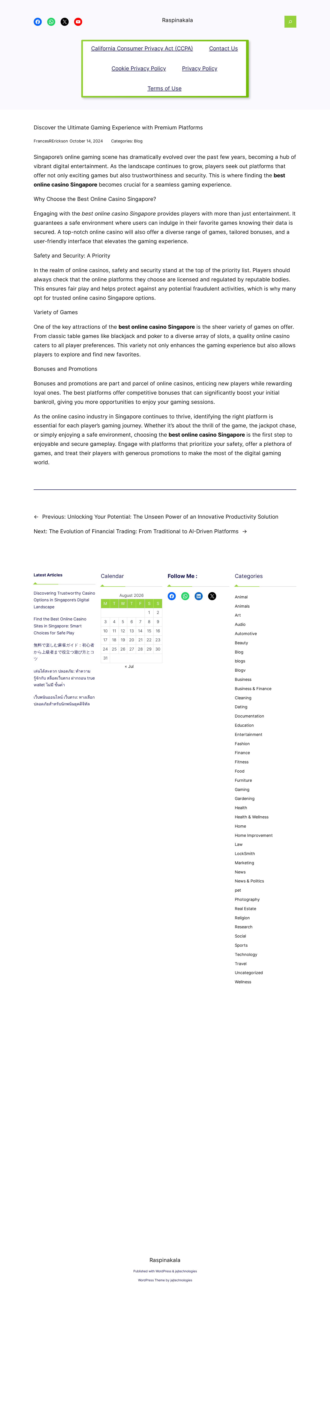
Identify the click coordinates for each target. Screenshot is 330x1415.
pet (238, 890)
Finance (242, 752)
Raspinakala (177, 20)
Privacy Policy (199, 68)
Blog (138, 141)
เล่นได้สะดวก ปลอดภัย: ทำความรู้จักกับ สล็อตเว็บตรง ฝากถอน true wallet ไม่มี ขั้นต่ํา (64, 678)
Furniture (243, 780)
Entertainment (248, 734)
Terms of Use (164, 88)
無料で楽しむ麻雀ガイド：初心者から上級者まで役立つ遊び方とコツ (64, 652)
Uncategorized (249, 972)
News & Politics (249, 881)
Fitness (242, 762)
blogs (240, 661)
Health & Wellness (251, 817)
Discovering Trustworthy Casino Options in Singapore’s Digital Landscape (64, 600)
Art (238, 615)
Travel (240, 963)
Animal (241, 597)
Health (241, 807)
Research (244, 926)
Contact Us (223, 48)
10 (105, 631)
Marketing (244, 862)
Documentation (249, 716)
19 (123, 640)
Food (239, 771)
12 (123, 631)
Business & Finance (253, 688)
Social (240, 936)
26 (122, 649)
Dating (241, 706)
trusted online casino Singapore (93, 298)
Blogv (240, 670)
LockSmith (245, 853)
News (240, 872)
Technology (246, 954)
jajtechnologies (186, 1271)
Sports (241, 945)
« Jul (129, 666)
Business (243, 679)
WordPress (163, 1271)
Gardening (245, 798)
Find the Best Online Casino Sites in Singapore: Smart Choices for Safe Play (60, 626)
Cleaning (243, 697)
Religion (242, 917)
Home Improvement (254, 835)
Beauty (241, 642)
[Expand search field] (290, 22)
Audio (240, 624)
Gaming (242, 789)
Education (244, 725)
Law (239, 844)
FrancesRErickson (51, 141)
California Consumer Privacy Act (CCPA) (142, 48)
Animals (242, 606)
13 (132, 631)
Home (240, 826)
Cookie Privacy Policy (139, 68)
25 (114, 649)
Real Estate (245, 908)
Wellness (243, 982)
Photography (247, 899)
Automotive (246, 633)
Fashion (242, 743)
